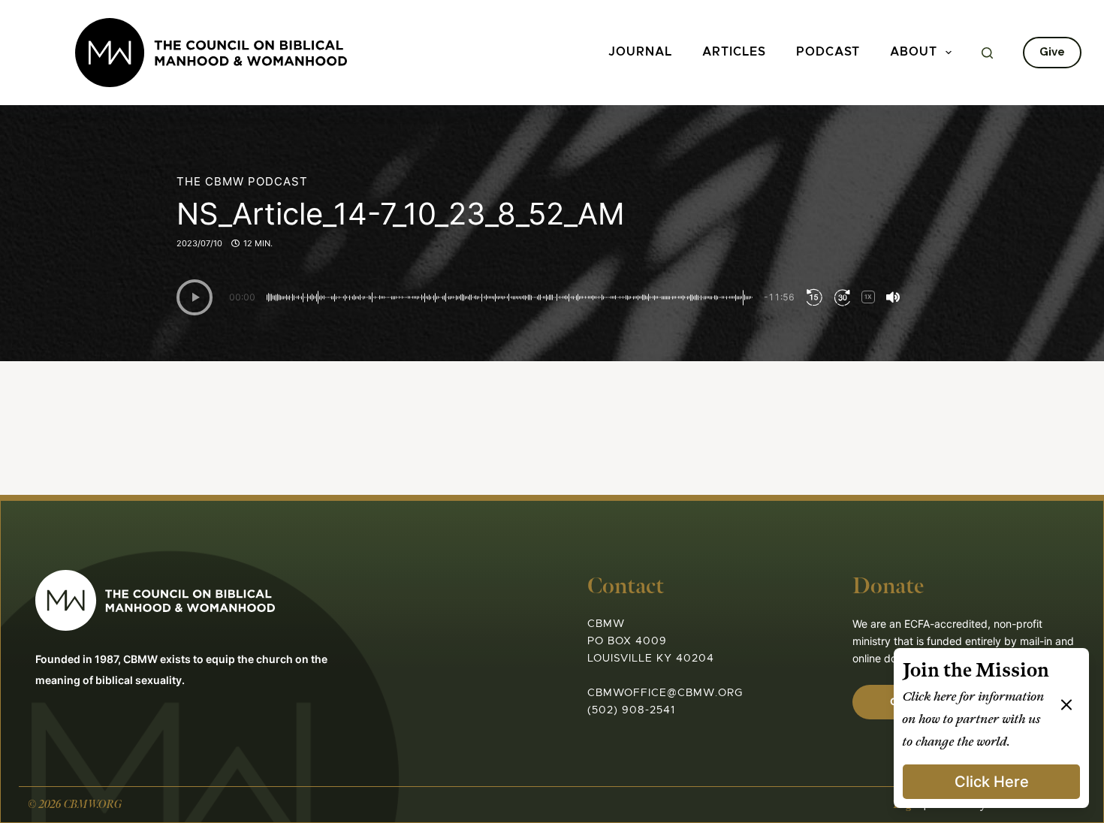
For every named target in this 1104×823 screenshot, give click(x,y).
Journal (640, 52)
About (913, 52)
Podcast (828, 52)
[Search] (987, 53)
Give (1052, 52)
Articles (734, 52)
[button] (194, 297)
